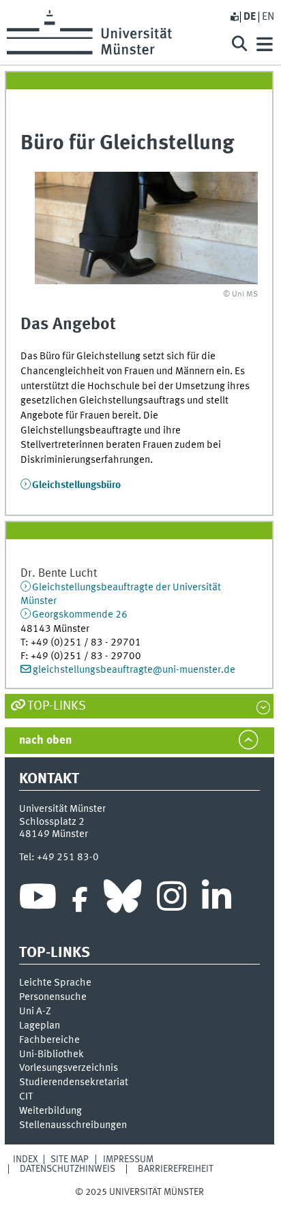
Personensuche (53, 997)
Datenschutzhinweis (67, 1169)
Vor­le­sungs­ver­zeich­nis (68, 1068)
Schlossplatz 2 (52, 822)
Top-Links (56, 706)
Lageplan (39, 1025)
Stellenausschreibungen (73, 1125)
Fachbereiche (49, 1040)
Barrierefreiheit (175, 1169)
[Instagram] (171, 900)
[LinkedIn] (216, 900)
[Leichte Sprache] (234, 17)
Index (25, 1159)
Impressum (128, 1159)
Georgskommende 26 (80, 614)
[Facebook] (80, 900)
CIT (26, 1096)
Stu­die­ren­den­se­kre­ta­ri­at (73, 1082)
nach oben (45, 740)
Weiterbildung (50, 1111)
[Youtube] (38, 900)
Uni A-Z (35, 1011)
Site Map (69, 1159)
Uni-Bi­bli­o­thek (51, 1054)
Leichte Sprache (55, 982)
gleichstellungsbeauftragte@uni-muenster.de (134, 670)
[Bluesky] (122, 900)
